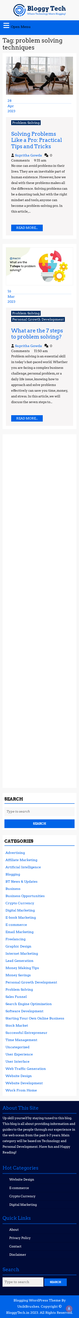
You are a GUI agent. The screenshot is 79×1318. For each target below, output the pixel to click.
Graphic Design (18, 946)
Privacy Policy (20, 1238)
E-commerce (16, 925)
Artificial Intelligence (23, 867)
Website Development (24, 1083)
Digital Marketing (20, 910)
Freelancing (15, 939)
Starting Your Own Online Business (34, 1018)
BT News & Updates (21, 882)
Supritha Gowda (28, 155)
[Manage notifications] (69, 1308)
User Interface (17, 1061)
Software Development (24, 1011)
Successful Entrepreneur (26, 1033)
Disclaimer (17, 1255)
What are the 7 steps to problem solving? (37, 333)
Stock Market (16, 1025)
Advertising (15, 853)
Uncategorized (17, 1047)
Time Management (21, 1040)
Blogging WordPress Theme (37, 1300)
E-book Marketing (20, 918)
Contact (15, 1246)
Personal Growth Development (38, 319)
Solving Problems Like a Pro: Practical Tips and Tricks (36, 140)
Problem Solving (26, 123)
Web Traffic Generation (25, 1069)
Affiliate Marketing (21, 860)
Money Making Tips (22, 968)
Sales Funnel (16, 997)
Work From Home (21, 1090)
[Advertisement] (39, 609)
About (14, 1230)
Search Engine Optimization (28, 1004)
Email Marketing (19, 932)
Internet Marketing (21, 954)
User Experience (19, 1054)
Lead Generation (19, 961)
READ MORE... (29, 228)
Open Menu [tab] (21, 26)
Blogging (12, 874)
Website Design (18, 1076)
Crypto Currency (19, 903)
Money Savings (18, 975)
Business (12, 889)
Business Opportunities (25, 896)
